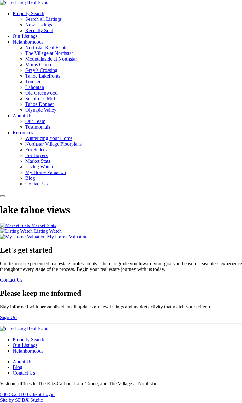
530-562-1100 (14, 394)
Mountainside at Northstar (51, 58)
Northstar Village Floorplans (53, 144)
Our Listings (25, 36)
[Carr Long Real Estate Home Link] (24, 2)
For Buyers (36, 155)
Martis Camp (38, 64)
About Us (22, 115)
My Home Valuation (45, 172)
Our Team (35, 121)
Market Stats (37, 161)
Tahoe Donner (39, 104)
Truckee (33, 81)
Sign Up (8, 317)
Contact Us (36, 183)
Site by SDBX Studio (21, 400)
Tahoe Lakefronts (42, 76)
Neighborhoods (28, 41)
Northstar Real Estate (46, 47)
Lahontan (34, 87)
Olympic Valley (40, 110)
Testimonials (37, 127)
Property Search (28, 13)
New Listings (38, 24)
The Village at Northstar (49, 53)
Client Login (42, 394)
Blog (30, 178)
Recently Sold (39, 30)
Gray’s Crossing (41, 70)
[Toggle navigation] (2, 196)
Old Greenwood (41, 93)
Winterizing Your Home (48, 138)
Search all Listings (43, 19)
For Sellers (36, 149)
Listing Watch (39, 166)
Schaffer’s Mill (40, 98)
